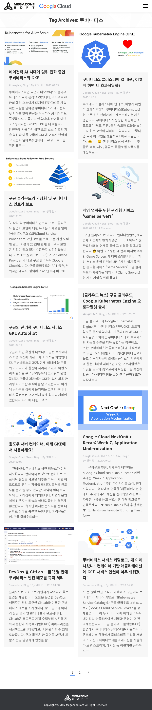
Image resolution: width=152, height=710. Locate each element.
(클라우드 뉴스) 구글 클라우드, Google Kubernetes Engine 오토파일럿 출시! (112, 301)
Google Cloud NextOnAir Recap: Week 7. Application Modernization (110, 442)
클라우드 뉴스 (90, 314)
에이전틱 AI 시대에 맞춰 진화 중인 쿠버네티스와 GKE (37, 75)
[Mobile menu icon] (145, 6)
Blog (25, 85)
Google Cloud (91, 456)
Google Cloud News (94, 92)
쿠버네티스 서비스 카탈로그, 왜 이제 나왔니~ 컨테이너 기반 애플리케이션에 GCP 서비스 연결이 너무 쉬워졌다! (112, 569)
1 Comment (105, 228)
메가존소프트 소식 (110, 456)
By (37, 85)
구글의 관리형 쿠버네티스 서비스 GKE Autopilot (35, 330)
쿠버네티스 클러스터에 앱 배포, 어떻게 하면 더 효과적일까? (112, 82)
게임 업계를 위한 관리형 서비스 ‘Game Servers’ (108, 213)
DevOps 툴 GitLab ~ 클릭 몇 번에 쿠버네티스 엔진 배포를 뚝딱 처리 (38, 575)
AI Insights (15, 85)
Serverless (89, 585)
